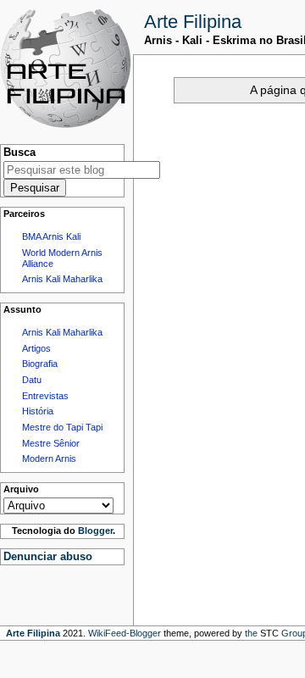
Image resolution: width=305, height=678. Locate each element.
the (251, 633)
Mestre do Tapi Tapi (62, 427)
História (37, 411)
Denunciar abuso (47, 556)
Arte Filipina (192, 21)
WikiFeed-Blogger (124, 633)
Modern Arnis (49, 458)
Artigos (36, 348)
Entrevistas (45, 396)
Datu (32, 380)
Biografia (40, 363)
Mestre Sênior (51, 443)
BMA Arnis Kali (51, 236)
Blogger (95, 530)
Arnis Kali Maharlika (62, 279)
